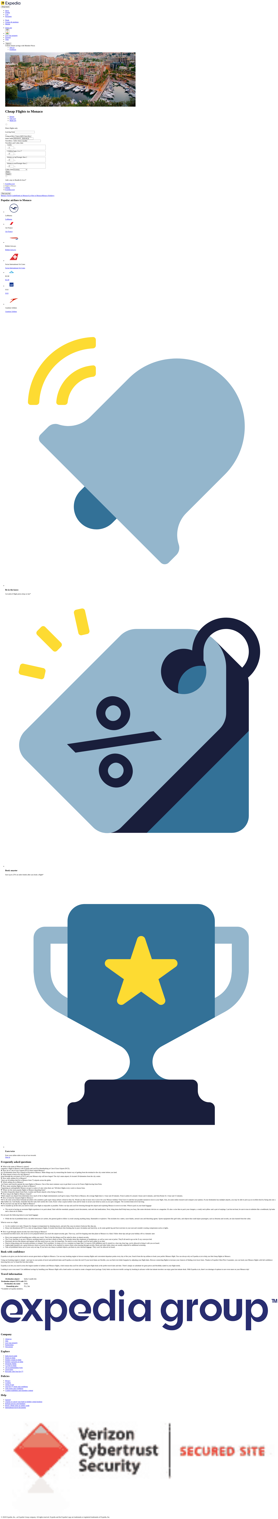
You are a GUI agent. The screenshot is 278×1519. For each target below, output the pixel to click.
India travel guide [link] (11, 1356)
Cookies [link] (8, 1383)
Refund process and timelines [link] (15, 1404)
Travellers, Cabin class (13, 141)
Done (7, 172)
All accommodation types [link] (14, 1368)
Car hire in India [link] (10, 1366)
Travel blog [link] (9, 1369)
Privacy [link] (7, 1381)
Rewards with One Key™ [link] (14, 1371)
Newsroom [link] (9, 1347)
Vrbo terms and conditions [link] (14, 1388)
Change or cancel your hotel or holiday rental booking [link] (23, 1402)
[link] (23, 11)
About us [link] (8, 1339)
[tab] (12, 117)
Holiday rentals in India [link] (13, 1360)
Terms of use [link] (9, 1385)
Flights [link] (7, 188)
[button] (139, 1251)
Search (8, 174)
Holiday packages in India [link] (14, 1362)
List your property (11, 35)
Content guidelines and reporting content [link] (19, 1390)
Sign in (8, 43)
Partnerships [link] (9, 1345)
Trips (7, 39)
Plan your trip (6, 193)
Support (8, 37)
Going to (8, 136)
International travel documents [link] (15, 1407)
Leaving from (10, 132)
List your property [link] (11, 1343)
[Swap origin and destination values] (6, 134)
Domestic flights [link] (10, 1364)
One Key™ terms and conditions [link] (16, 1387)
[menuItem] (8, 196)
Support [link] (8, 1400)
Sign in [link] (7, 1157)
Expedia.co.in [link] (10, 184)
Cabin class (9, 169)
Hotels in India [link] (10, 1358)
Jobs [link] (6, 1341)
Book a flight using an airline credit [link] (17, 1406)
